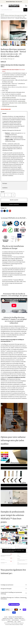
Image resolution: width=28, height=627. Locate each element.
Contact (19, 621)
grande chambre (21, 101)
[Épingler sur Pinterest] (10, 211)
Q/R (15, 621)
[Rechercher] (25, 9)
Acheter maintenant (14, 204)
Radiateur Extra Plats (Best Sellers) (15, 617)
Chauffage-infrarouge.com (8, 59)
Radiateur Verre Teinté (6, 620)
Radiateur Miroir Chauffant (8, 618)
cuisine (19, 103)
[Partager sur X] (4, 211)
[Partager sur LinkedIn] (7, 211)
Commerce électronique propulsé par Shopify (14, 624)
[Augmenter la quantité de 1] (13, 195)
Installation (4, 188)
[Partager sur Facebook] (2, 211)
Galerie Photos (10, 621)
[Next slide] (26, 43)
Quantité (2, 191)
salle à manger (5, 103)
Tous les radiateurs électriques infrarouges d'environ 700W (13, 15)
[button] (4, 43)
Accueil (2, 14)
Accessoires (22, 620)
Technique (4, 183)
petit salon (11, 103)
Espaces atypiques (15, 620)
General (4, 113)
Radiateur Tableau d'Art (19, 618)
